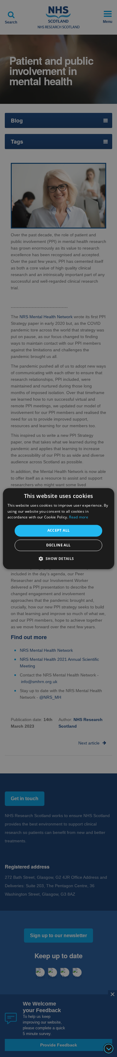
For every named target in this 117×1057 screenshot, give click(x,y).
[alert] (58, 528)
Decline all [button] (58, 545)
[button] (58, 558)
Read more (78, 517)
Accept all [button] (58, 530)
